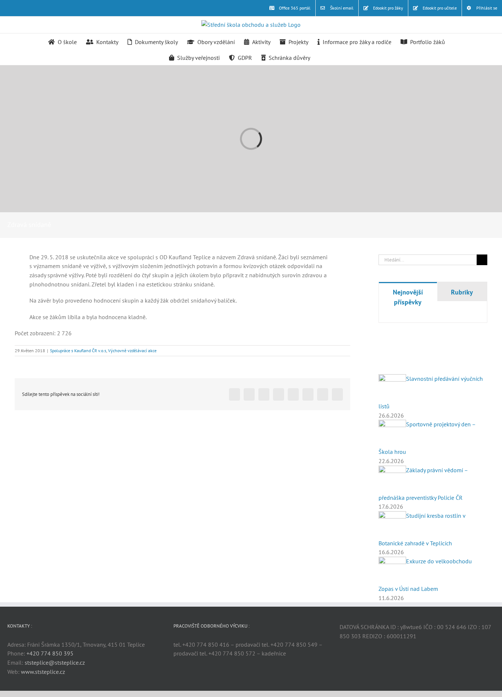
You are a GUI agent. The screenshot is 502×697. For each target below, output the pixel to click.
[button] (321, 57)
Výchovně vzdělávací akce (132, 350)
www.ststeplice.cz (43, 671)
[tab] (408, 296)
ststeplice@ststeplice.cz (55, 662)
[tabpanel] (433, 317)
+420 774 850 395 (49, 653)
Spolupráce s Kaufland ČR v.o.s (78, 350)
